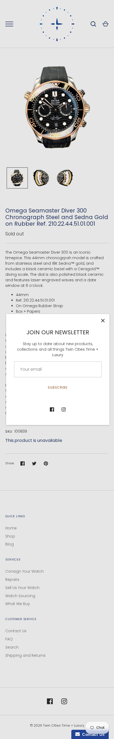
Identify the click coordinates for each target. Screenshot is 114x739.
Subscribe (58, 387)
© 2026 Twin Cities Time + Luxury (57, 725)
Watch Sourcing (20, 595)
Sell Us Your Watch (22, 587)
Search (12, 647)
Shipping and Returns (25, 655)
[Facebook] (52, 409)
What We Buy (17, 603)
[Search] (93, 24)
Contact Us (16, 631)
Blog (9, 544)
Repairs (12, 579)
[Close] (103, 320)
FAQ (9, 639)
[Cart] (105, 24)
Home (11, 528)
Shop (10, 536)
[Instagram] (63, 409)
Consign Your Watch (24, 571)
